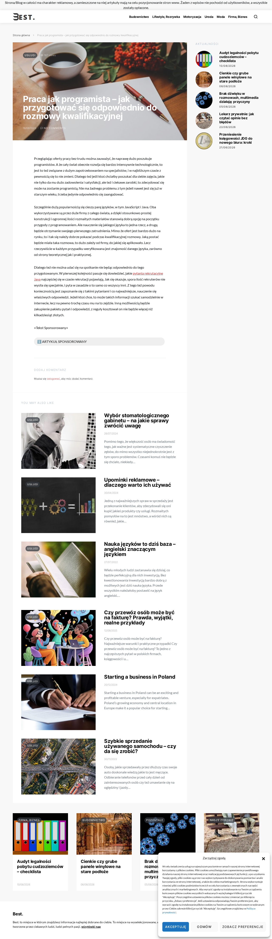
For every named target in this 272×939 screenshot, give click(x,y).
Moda (221, 16)
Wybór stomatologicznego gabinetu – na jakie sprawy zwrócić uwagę (136, 420)
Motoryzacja (192, 16)
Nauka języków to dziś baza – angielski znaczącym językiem (140, 549)
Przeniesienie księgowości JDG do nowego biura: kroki (235, 138)
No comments (55, 128)
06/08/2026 (227, 86)
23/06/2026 (227, 126)
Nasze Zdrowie (222, 820)
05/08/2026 (227, 106)
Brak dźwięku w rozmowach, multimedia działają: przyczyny (238, 97)
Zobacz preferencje (242, 927)
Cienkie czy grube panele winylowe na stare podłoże (235, 77)
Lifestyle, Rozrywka (166, 16)
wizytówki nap (91, 926)
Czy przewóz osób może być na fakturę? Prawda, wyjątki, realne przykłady (139, 617)
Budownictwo (139, 16)
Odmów (204, 927)
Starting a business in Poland (139, 677)
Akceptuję (175, 927)
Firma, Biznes (237, 16)
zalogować (53, 378)
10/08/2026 (227, 65)
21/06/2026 (227, 147)
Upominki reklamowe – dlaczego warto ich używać (137, 482)
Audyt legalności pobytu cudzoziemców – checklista (238, 57)
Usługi (30, 55)
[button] (263, 858)
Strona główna (21, 35)
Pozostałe (154, 820)
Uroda (209, 16)
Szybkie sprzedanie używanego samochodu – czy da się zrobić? (140, 746)
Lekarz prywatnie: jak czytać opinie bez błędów (236, 118)
